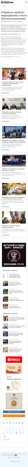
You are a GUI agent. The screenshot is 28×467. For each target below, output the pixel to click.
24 (3, 433)
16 (22, 428)
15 (19, 428)
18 (6, 430)
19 (10, 430)
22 (19, 430)
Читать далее (5, 92)
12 (10, 428)
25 (7, 433)
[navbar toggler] (26, 2)
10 (3, 428)
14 (16, 428)
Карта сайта (17, 457)
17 (3, 430)
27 (13, 433)
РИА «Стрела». (16, 56)
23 (22, 430)
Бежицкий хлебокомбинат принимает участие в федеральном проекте (13, 198)
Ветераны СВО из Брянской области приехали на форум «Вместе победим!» (14, 141)
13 (13, 428)
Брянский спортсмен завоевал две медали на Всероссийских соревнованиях (12, 83)
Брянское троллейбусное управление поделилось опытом (13, 169)
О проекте (10, 457)
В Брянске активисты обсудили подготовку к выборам (11, 112)
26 (10, 433)
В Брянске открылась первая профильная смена (11, 226)
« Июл (4, 437)
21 (16, 430)
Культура (16, 21)
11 (6, 428)
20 (13, 430)
